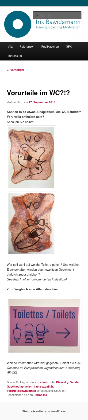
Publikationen (50, 46)
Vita (10, 46)
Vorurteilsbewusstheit (21, 390)
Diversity (62, 382)
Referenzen (26, 46)
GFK (69, 46)
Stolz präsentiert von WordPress (44, 411)
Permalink (40, 395)
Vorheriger (15, 70)
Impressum (15, 56)
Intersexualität (43, 386)
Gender (75, 382)
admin (44, 382)
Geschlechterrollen (19, 386)
